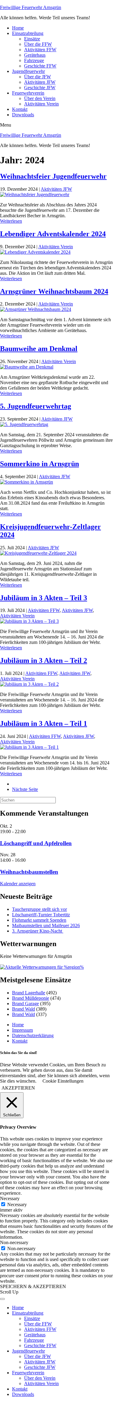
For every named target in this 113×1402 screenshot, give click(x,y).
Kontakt (19, 109)
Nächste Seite (25, 789)
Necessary (17, 1204)
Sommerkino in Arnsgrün (39, 464)
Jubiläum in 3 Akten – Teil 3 (43, 598)
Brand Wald (23, 1009)
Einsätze (32, 38)
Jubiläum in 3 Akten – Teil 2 (43, 660)
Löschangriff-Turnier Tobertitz (41, 914)
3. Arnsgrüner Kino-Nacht (37, 930)
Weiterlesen (11, 221)
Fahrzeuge (34, 60)
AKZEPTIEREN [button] (18, 1087)
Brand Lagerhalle (28, 992)
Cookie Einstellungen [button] (62, 1081)
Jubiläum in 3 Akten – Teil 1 (43, 723)
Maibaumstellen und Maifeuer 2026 (46, 925)
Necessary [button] (10, 1198)
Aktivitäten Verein (41, 103)
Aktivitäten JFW (39, 82)
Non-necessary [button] (14, 1242)
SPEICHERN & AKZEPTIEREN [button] (33, 1286)
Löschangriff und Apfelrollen (36, 843)
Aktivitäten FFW (40, 49)
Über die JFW (37, 76)
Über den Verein (39, 98)
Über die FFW (38, 44)
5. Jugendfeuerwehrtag (35, 406)
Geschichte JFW (39, 87)
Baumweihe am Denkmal (38, 349)
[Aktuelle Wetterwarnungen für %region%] (42, 967)
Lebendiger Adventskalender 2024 (53, 234)
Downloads (23, 114)
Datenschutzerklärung (33, 1035)
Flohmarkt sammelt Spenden (39, 920)
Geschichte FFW (40, 65)
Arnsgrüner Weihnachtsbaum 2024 (54, 291)
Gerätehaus (35, 55)
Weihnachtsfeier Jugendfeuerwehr (53, 176)
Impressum (22, 1030)
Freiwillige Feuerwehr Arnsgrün (30, 7)
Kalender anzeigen (18, 883)
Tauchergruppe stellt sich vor (39, 909)
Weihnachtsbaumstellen (29, 872)
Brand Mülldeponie (30, 998)
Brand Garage (25, 1003)
